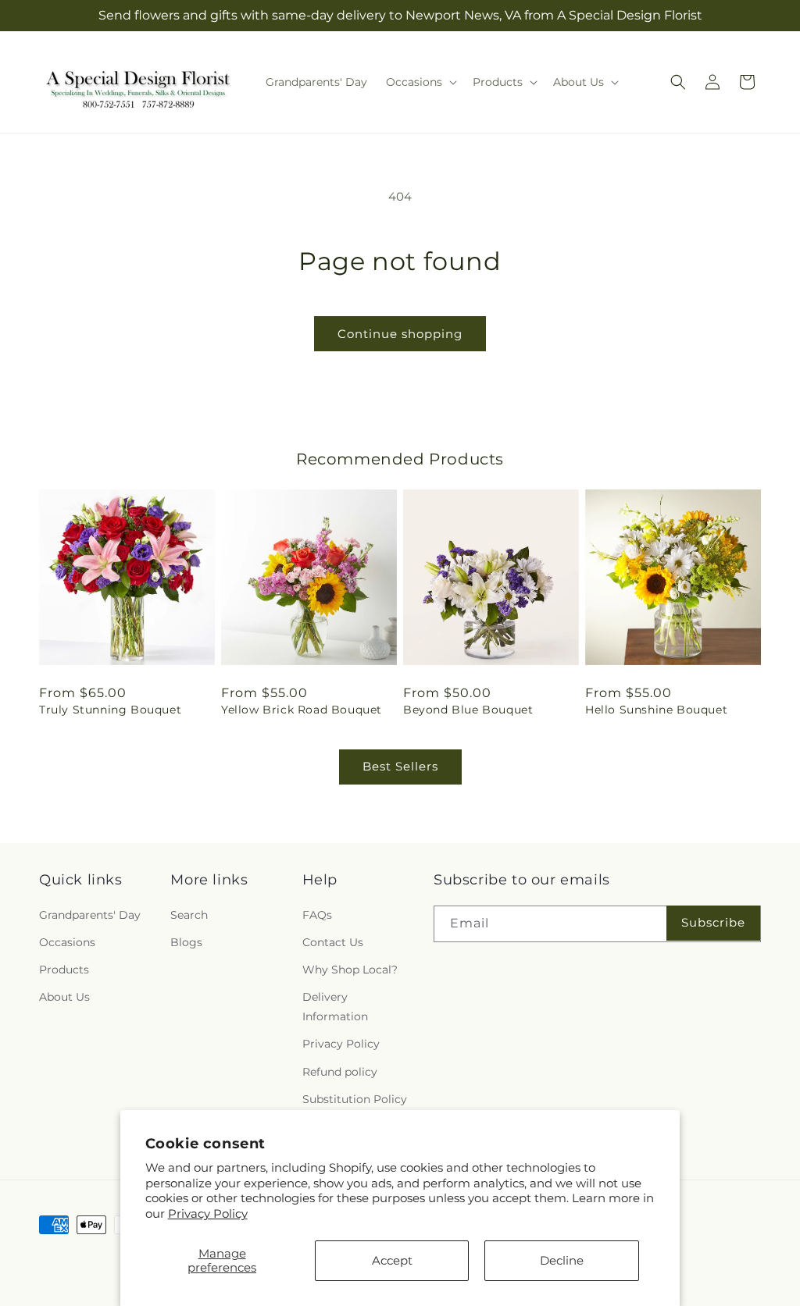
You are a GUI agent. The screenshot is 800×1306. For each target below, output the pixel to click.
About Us (64, 997)
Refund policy (339, 1072)
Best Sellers (400, 766)
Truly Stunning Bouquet (110, 710)
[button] (420, 82)
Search (189, 915)
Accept (392, 1260)
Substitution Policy (354, 1099)
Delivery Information (335, 1006)
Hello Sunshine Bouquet (656, 710)
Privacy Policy (208, 1213)
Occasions (67, 942)
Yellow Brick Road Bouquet (301, 710)
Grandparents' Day (90, 915)
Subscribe (713, 922)
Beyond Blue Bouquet (468, 710)
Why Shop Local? (350, 970)
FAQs (317, 915)
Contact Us (332, 942)
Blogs (186, 942)
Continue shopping (400, 333)
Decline (562, 1260)
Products (64, 970)
